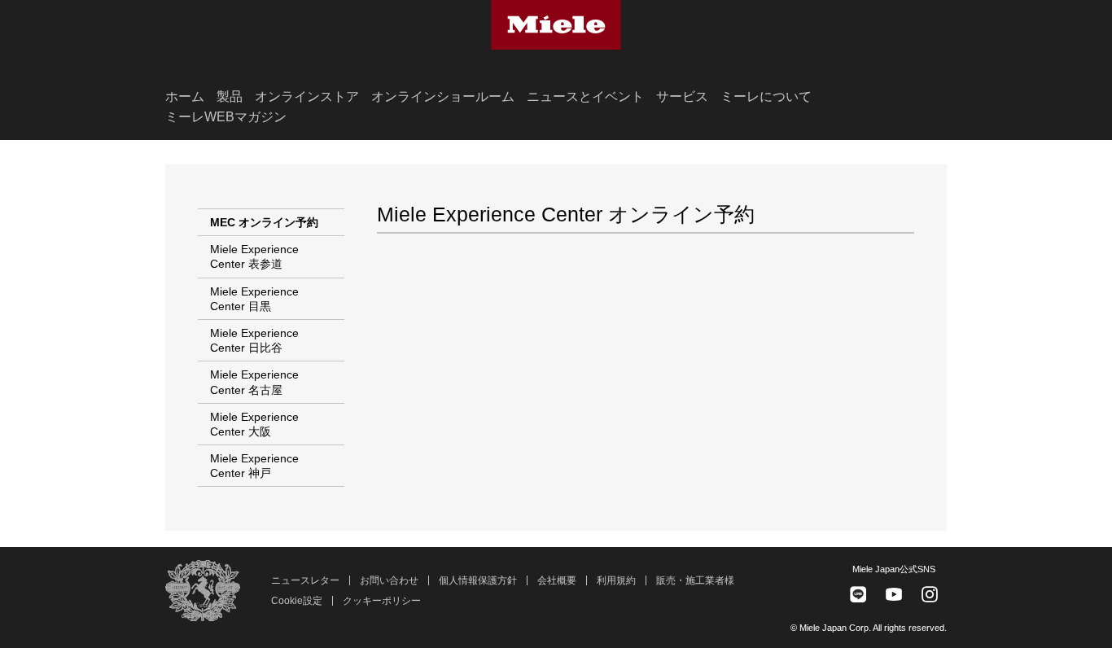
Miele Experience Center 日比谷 (254, 340)
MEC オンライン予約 (264, 222)
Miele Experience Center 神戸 (254, 465)
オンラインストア (307, 96)
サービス (682, 96)
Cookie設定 (296, 600)
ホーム (184, 96)
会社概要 (556, 580)
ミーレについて (766, 96)
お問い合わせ (389, 580)
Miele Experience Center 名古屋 (254, 382)
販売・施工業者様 (695, 580)
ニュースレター (305, 580)
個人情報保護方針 (478, 580)
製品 (230, 96)
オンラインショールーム (442, 96)
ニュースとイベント (585, 96)
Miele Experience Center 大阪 (254, 424)
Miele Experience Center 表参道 (254, 256)
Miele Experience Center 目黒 (254, 299)
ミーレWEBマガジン (226, 117)
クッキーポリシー (382, 600)
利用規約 (616, 580)
